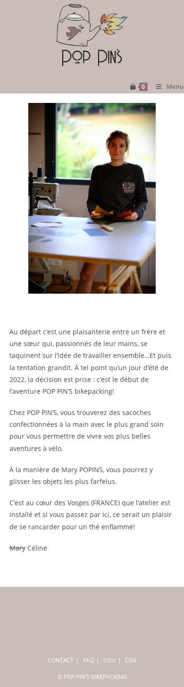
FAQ (88, 660)
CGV (130, 660)
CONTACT (61, 660)
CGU (109, 660)
